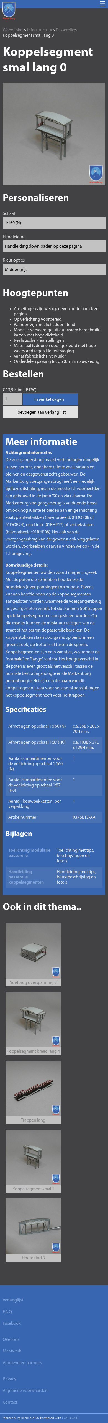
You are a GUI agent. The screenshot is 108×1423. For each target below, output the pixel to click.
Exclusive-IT (70, 1418)
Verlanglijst (13, 1300)
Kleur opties (14, 260)
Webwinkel (13, 30)
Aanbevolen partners (22, 1363)
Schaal (9, 214)
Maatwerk (12, 1351)
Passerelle (65, 30)
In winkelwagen (49, 400)
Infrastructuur (39, 30)
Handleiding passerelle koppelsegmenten (26, 877)
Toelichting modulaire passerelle (29, 853)
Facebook (12, 1323)
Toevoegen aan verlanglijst (41, 412)
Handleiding (14, 237)
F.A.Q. (7, 1312)
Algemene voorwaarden (25, 1391)
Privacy (9, 1379)
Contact (10, 1402)
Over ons (11, 1339)
